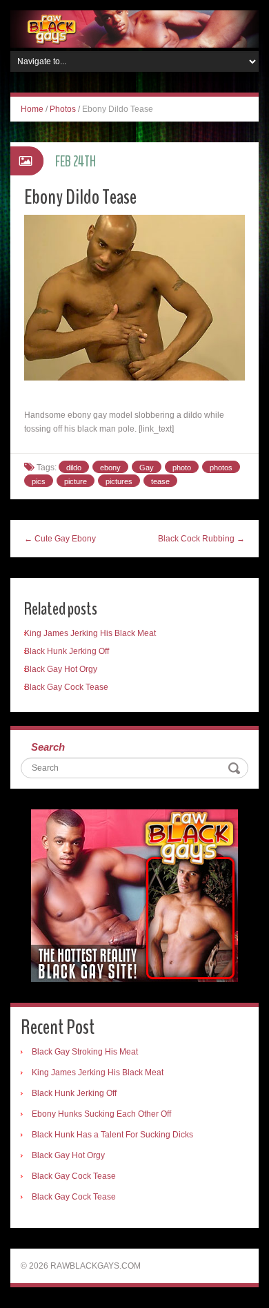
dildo (73, 467)
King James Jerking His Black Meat (90, 633)
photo (181, 467)
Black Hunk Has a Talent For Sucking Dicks (112, 1134)
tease (160, 481)
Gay (146, 467)
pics (39, 481)
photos (221, 467)
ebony (110, 467)
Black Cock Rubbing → (201, 539)
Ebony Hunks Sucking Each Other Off (101, 1114)
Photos (63, 109)
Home (32, 109)
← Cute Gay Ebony (60, 539)
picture (75, 481)
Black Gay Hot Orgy (60, 669)
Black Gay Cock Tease (66, 687)
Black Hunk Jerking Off (66, 651)
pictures (119, 481)
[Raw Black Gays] (134, 28)
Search (48, 747)
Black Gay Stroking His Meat (85, 1052)
